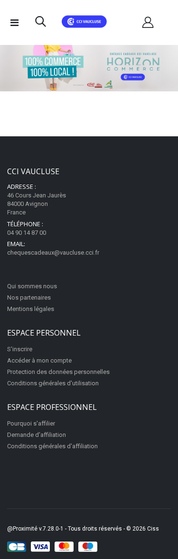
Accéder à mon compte (39, 360)
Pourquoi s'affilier (31, 423)
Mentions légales (30, 308)
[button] (40, 23)
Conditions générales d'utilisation (53, 383)
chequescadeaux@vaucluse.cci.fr (53, 252)
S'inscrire (19, 349)
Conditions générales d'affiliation (52, 446)
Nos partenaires (29, 297)
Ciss (153, 528)
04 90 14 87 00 (26, 232)
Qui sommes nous (32, 286)
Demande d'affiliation (36, 434)
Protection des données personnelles (58, 371)
